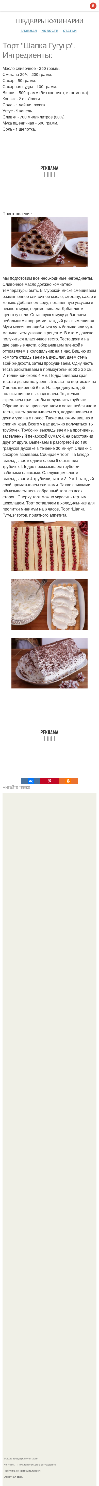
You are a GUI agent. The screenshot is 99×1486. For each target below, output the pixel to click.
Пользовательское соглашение (37, 1464)
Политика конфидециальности (22, 1470)
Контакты (9, 1464)
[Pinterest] (49, 781)
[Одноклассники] (68, 781)
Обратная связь (13, 1476)
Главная (29, 30)
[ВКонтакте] (30, 781)
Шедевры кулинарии (50, 20)
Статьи (70, 30)
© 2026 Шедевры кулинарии (21, 1458)
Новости (49, 30)
